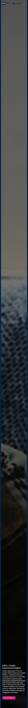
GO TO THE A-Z (8, 698)
